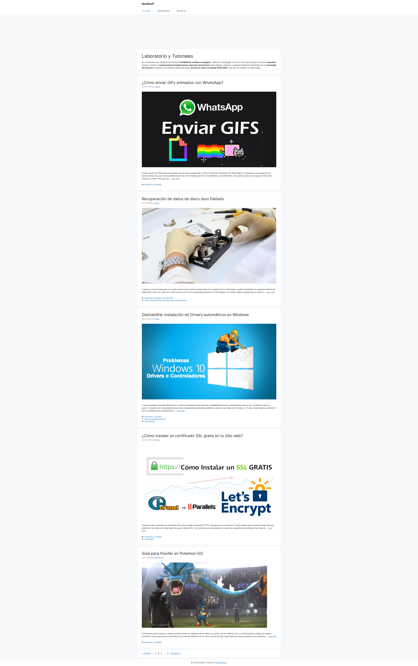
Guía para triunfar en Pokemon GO (172, 553)
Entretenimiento (163, 11)
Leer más (175, 179)
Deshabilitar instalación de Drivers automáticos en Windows (195, 314)
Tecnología (146, 11)
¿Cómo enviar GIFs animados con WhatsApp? (182, 82)
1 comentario (149, 539)
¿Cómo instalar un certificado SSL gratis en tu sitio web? (192, 435)
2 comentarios (149, 421)
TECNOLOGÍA (168, 298)
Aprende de (181, 11)
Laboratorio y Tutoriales (153, 184)
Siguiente (176, 653)
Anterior (146, 653)
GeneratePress (221, 663)
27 (168, 653)
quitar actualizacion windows (154, 419)
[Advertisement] (209, 30)
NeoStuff (148, 3)
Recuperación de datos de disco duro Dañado (183, 198)
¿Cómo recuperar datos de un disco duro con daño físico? (165, 300)
